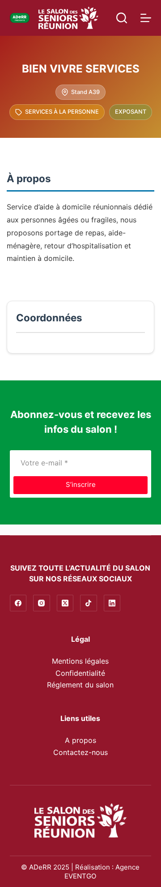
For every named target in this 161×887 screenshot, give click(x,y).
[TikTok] (88, 603)
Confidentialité (80, 673)
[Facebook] (18, 603)
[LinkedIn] (112, 603)
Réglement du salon (80, 684)
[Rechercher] (121, 18)
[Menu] (145, 18)
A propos (80, 740)
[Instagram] (41, 603)
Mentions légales (80, 661)
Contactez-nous (80, 752)
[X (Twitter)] (65, 603)
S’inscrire (81, 484)
